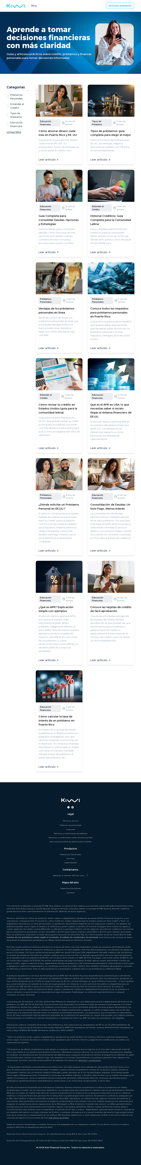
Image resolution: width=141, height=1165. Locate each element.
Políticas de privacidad (70, 825)
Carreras (70, 892)
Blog (34, 5)
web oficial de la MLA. (59, 1118)
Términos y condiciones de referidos (71, 833)
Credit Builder (70, 862)
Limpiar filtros (14, 132)
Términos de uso (70, 821)
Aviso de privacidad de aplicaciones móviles (71, 841)
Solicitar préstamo (120, 5)
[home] (16, 6)
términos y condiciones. (89, 1060)
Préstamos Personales (70, 854)
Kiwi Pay (71, 858)
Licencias (70, 829)
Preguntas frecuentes (70, 888)
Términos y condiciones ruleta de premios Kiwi (70, 837)
